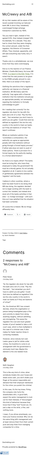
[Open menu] (32, 4)
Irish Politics (23, 233)
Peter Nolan (7, 277)
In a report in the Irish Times (19, 74)
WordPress (22, 447)
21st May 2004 (8, 279)
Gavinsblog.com (8, 4)
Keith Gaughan (8, 365)
